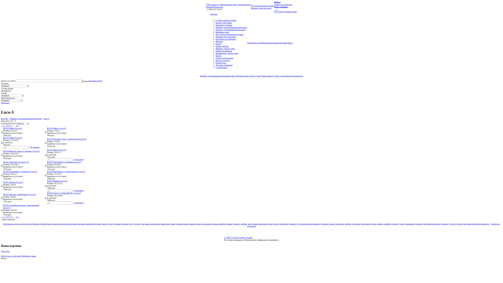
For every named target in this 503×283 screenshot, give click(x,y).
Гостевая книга (277, 43)
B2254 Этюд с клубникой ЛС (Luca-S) (64, 193)
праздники (365, 224)
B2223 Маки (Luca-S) (12, 128)
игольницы (207, 224)
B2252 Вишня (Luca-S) (57, 181)
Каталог (214, 14)
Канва (218, 44)
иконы (215, 224)
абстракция (8, 224)
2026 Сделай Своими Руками (239, 237)
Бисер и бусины (223, 60)
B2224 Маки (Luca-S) (56, 128)
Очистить (5, 251)
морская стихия (266, 224)
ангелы (17, 224)
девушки (117, 224)
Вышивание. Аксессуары (227, 53)
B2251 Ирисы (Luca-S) (13, 182)
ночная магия (306, 224)
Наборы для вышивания (211, 76)
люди (250, 224)
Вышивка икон (222, 32)
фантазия (431, 224)
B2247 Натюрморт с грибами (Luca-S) (64, 162)
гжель (104, 224)
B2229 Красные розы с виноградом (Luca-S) (66, 139)
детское (137, 224)
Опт (249, 43)
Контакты (288, 43)
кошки (230, 224)
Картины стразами (224, 25)
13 (17, 126)
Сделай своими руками (226, 20)
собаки (395, 224)
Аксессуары (255, 76)
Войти (277, 2)
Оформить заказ (29, 256)
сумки (401, 224)
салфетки (387, 224)
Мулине (219, 41)
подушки (356, 224)
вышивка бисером (93, 224)
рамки (380, 224)
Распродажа (221, 63)
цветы (438, 224)
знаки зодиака (195, 224)
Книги (219, 56)
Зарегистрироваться (283, 5)
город (110, 224)
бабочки (36, 224)
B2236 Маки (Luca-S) (56, 150)
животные (165, 224)
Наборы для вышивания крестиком (231, 27)
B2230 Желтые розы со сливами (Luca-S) (21, 151)
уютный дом (420, 224)
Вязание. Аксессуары (225, 49)
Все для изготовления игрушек (229, 34)
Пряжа (264, 76)
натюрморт (284, 224)
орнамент (316, 224)
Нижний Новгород (214, 7)
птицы (374, 224)
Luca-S (46, 119)
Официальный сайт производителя (235, 5)
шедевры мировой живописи (477, 224)
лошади (236, 224)
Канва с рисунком (224, 23)
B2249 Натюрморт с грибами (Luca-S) (20, 171)
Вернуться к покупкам (11, 256)
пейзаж (348, 224)
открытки (340, 224)
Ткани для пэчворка (225, 58)
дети (131, 224)
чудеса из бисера (455, 224)
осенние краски (328, 224)
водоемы (63, 224)
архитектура (26, 224)
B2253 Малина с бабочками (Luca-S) (19, 194)
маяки (255, 224)
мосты (276, 224)
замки (173, 224)
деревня (125, 224)
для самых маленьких (150, 224)
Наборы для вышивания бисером (230, 30)
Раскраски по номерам (226, 39)
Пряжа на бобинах (224, 51)
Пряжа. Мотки (222, 46)
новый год (294, 224)
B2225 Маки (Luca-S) (12, 138)
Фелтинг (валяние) (224, 65)
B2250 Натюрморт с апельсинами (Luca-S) (66, 171)
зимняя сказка (182, 224)
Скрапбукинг (222, 67)
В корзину (35, 147)
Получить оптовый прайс (285, 12)
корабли (222, 224)
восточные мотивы (75, 224)
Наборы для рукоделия (261, 8)
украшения (409, 224)
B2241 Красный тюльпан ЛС (16, 162)
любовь (243, 224)
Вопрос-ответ (257, 43)
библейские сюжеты (49, 224)
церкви (444, 224)
